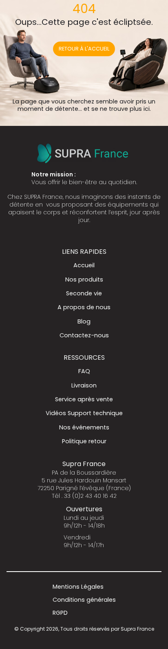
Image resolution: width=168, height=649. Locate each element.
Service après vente (84, 399)
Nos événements (84, 427)
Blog (84, 321)
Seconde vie (84, 293)
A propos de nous (84, 307)
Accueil (84, 265)
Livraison (84, 385)
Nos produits (84, 279)
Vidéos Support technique (84, 413)
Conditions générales (84, 600)
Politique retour (84, 441)
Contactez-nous (84, 335)
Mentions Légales (78, 587)
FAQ (84, 371)
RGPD (60, 613)
